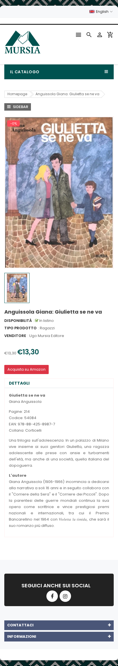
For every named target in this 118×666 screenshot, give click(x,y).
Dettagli (19, 383)
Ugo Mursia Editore (46, 335)
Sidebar (20, 106)
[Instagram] (65, 596)
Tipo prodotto (20, 328)
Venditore (15, 335)
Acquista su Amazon (26, 369)
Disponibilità (18, 320)
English (102, 11)
